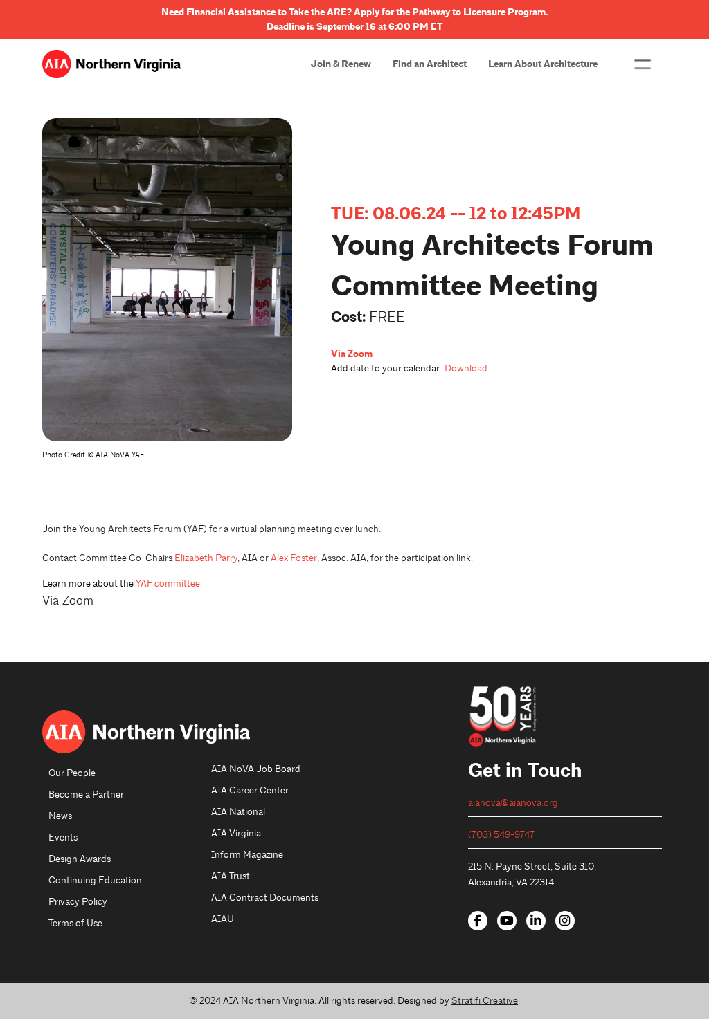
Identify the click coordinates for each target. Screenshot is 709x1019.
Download (466, 368)
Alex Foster (294, 558)
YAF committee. (169, 583)
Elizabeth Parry (205, 558)
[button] (642, 64)
